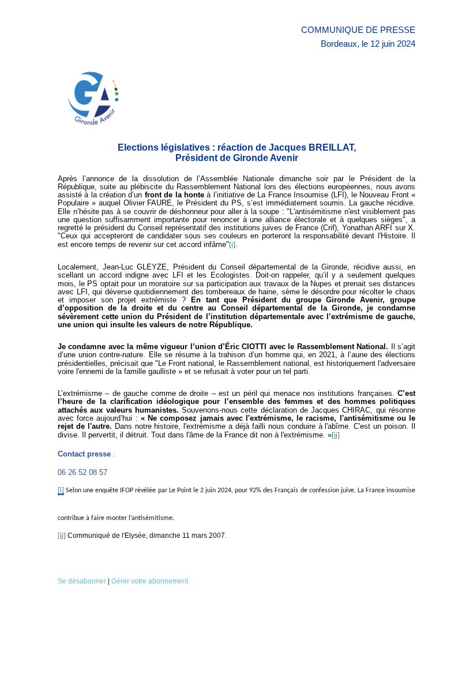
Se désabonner (82, 581)
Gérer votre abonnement (149, 581)
